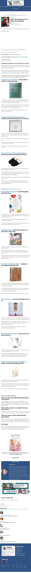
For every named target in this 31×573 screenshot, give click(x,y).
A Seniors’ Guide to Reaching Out (5, 535)
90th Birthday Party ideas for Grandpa (13, 189)
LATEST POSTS (25, 478)
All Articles (16, 8)
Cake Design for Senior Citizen (14, 54)
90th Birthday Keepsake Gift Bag (13, 362)
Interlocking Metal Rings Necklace (14, 117)
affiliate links (5, 77)
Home (1, 6)
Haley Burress (12, 464)
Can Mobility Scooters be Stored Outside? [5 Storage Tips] (8, 516)
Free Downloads (27, 6)
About (24, 6)
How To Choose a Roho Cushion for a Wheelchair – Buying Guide (19, 485)
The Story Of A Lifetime (10, 79)
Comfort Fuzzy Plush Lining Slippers (14, 153)
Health (1, 534)
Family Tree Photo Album (11, 264)
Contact (13, 8)
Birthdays (6, 15)
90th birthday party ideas (8, 419)
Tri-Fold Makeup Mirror (10, 333)
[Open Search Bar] (15, 10)
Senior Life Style (21, 555)
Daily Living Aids (13, 6)
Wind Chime (7, 299)
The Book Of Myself (9, 191)
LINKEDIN (16, 478)
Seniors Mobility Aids (6, 6)
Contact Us (19, 550)
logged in (8, 499)
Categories (2, 504)
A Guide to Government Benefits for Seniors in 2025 (8, 541)
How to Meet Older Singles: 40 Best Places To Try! (7, 522)
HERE (18, 479)
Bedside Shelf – (8, 230)
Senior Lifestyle (19, 6)
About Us (19, 548)
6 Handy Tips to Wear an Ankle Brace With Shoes (12, 491)
